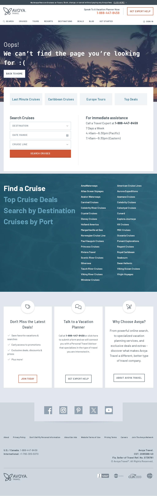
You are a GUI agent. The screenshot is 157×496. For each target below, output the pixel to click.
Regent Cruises (125, 246)
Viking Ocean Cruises (128, 268)
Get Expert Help (140, 11)
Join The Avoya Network (142, 437)
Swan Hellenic (124, 263)
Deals (80, 21)
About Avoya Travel (129, 377)
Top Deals (131, 99)
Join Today (27, 378)
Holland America (90, 224)
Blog (92, 21)
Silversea (86, 263)
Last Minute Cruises (26, 99)
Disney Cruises (89, 218)
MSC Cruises (123, 229)
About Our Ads (70, 437)
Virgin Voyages (125, 274)
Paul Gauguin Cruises (92, 240)
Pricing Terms (110, 437)
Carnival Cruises (89, 202)
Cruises (23, 21)
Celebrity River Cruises (93, 207)
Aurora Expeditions (127, 191)
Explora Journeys (126, 218)
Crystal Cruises (89, 213)
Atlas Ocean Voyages (92, 191)
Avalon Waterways (90, 196)
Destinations (65, 21)
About (6, 437)
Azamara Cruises (126, 196)
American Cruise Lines (129, 185)
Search (10, 21)
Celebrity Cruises (126, 202)
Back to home (14, 73)
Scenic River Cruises (92, 257)
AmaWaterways (89, 185)
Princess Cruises (90, 246)
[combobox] (40, 125)
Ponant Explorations (128, 240)
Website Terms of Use (90, 437)
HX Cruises (123, 224)
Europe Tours (95, 99)
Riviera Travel (88, 252)
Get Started (106, 21)
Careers (124, 437)
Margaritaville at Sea (92, 229)
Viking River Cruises (92, 274)
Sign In (149, 21)
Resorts (49, 21)
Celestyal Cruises (126, 207)
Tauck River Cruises (91, 268)
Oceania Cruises (126, 235)
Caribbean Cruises (61, 99)
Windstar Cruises (90, 279)
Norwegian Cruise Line (93, 235)
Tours (36, 21)
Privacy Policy (19, 437)
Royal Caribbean (126, 252)
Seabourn (122, 257)
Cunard (121, 213)
